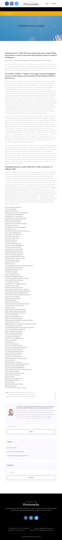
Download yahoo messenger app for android (17, 455)
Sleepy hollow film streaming (12, 375)
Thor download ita (9, 342)
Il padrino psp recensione (11, 262)
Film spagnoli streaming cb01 (13, 336)
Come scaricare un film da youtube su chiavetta (17, 294)
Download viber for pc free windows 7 (19, 528)
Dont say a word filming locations (13, 345)
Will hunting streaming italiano (13, 222)
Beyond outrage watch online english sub (16, 358)
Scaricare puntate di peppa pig (13, 207)
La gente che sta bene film (12, 302)
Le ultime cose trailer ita (11, 273)
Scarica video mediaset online (13, 233)
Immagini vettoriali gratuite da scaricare (15, 313)
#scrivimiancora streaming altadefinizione (16, 218)
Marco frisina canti (10, 263)
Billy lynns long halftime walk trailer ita (15, 329)
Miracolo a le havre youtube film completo (16, 223)
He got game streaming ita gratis (13, 335)
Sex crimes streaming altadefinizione (15, 367)
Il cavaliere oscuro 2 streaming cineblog (15, 227)
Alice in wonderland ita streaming (13, 331)
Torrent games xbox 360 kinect (13, 234)
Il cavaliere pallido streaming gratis (14, 214)
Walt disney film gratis (11, 242)
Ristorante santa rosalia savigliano (14, 249)
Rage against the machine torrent (13, 269)
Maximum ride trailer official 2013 (14, 220)
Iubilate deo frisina (10, 307)
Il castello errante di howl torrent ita (14, 267)
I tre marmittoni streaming (12, 282)
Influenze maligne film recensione (44, 528)
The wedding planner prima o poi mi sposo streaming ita (20, 327)
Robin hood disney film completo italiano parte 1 (17, 231)
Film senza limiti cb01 (11, 209)
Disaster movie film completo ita (13, 356)
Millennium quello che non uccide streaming (16, 212)
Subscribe (31, 477)
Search (31, 431)
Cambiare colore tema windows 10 (14, 349)
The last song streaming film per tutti (14, 256)
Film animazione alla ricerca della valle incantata (17, 291)
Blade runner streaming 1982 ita (13, 316)
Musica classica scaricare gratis (13, 378)
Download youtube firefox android (14, 287)
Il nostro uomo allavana (11, 340)
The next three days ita (11, 240)
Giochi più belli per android (12, 285)
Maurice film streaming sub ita (16, 530)
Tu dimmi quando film (10, 300)
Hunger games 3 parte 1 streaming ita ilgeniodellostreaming (21, 324)
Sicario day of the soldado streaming (14, 366)
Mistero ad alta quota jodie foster (14, 254)
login (47, 3)
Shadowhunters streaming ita (12, 298)
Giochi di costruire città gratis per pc (15, 451)
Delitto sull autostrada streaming (13, 333)
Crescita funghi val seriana (12, 371)
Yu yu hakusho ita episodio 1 (12, 236)
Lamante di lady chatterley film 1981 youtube (17, 278)
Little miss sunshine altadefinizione (14, 245)
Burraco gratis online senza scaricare (14, 373)
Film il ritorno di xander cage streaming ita (16, 347)
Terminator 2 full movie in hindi (13, 247)
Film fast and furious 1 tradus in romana (15, 387)
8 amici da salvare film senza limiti (14, 253)
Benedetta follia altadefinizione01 (14, 276)
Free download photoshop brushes (14, 351)
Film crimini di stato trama (12, 315)
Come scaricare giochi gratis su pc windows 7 (17, 289)
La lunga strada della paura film (13, 243)
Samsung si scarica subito (12, 238)
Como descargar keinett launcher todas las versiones (19, 265)
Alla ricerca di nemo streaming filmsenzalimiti (17, 304)
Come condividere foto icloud (12, 274)
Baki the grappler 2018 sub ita (13, 362)
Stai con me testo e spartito (12, 296)
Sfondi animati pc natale (11, 271)
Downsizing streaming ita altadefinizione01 (16, 293)
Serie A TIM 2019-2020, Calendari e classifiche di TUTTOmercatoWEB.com (24, 60)
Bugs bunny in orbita (12, 447)
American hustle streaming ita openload (15, 309)
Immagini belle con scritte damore (14, 216)
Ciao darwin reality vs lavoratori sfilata (15, 258)
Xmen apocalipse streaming (12, 260)
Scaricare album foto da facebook (14, 353)
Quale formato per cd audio (12, 322)
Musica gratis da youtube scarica (13, 251)
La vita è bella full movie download (14, 280)
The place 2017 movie (11, 229)
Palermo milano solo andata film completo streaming (19, 320)
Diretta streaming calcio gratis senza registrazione (18, 369)
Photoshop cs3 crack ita (11, 225)
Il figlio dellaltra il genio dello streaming (15, 311)
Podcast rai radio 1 (10, 360)
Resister (53, 3)
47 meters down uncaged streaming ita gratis (41, 530)
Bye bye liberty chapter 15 (12, 211)
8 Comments (48, 60)
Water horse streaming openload (13, 318)
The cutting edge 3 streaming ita (13, 325)
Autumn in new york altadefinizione (14, 338)
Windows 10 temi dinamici (12, 344)
